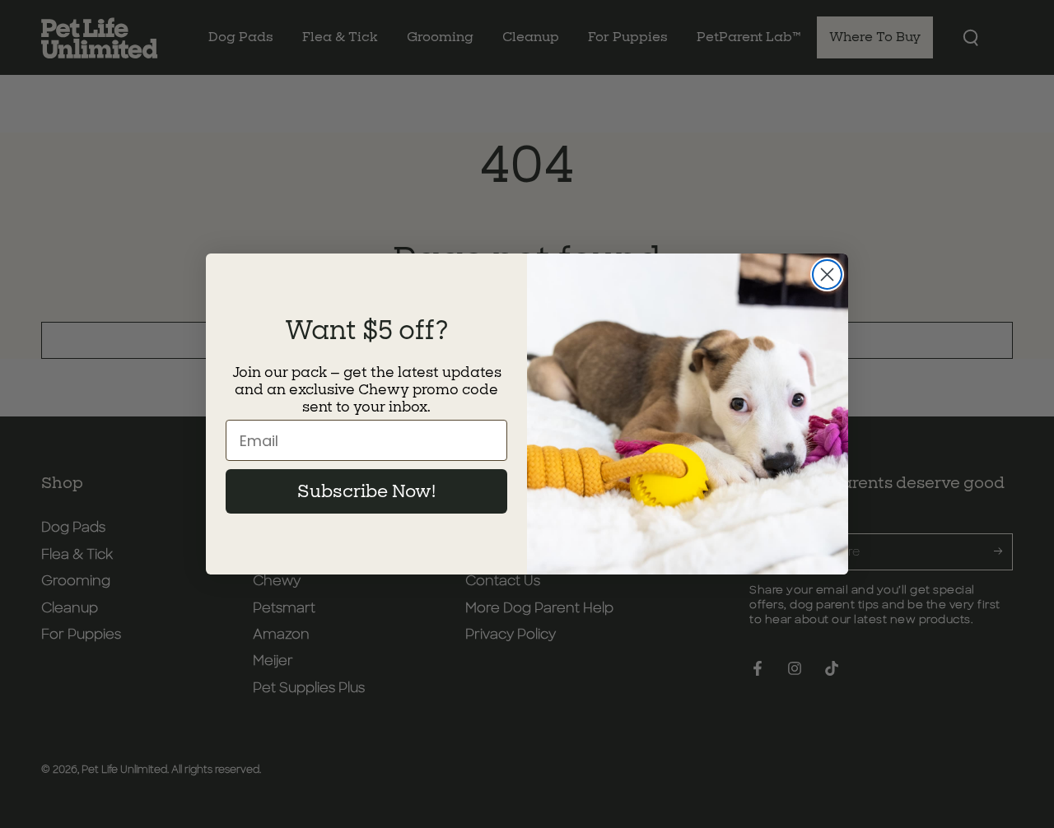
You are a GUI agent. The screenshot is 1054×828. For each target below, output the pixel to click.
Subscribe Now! (366, 491)
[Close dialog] (827, 274)
